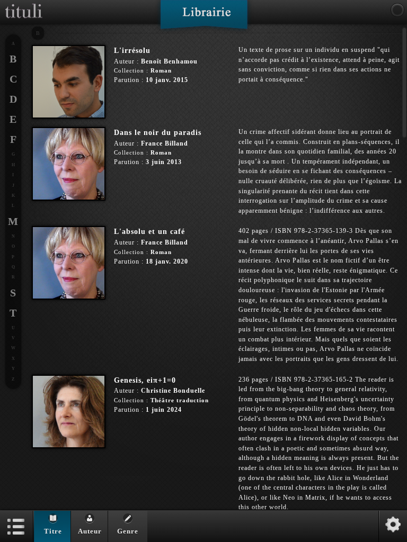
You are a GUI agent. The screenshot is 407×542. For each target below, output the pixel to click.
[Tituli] (23, 4)
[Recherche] (397, 10)
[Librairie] (203, 18)
